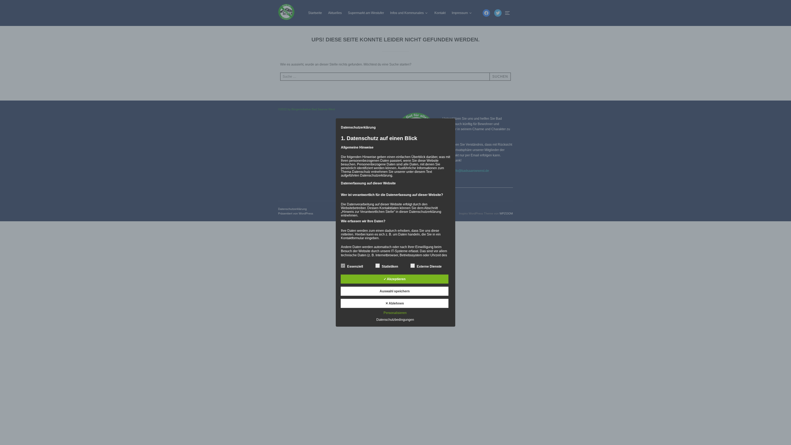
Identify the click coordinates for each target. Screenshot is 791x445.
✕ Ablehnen (394, 303)
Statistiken (390, 266)
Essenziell (355, 266)
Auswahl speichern (395, 291)
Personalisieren (395, 313)
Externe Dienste (429, 266)
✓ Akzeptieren (395, 279)
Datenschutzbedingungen (395, 319)
